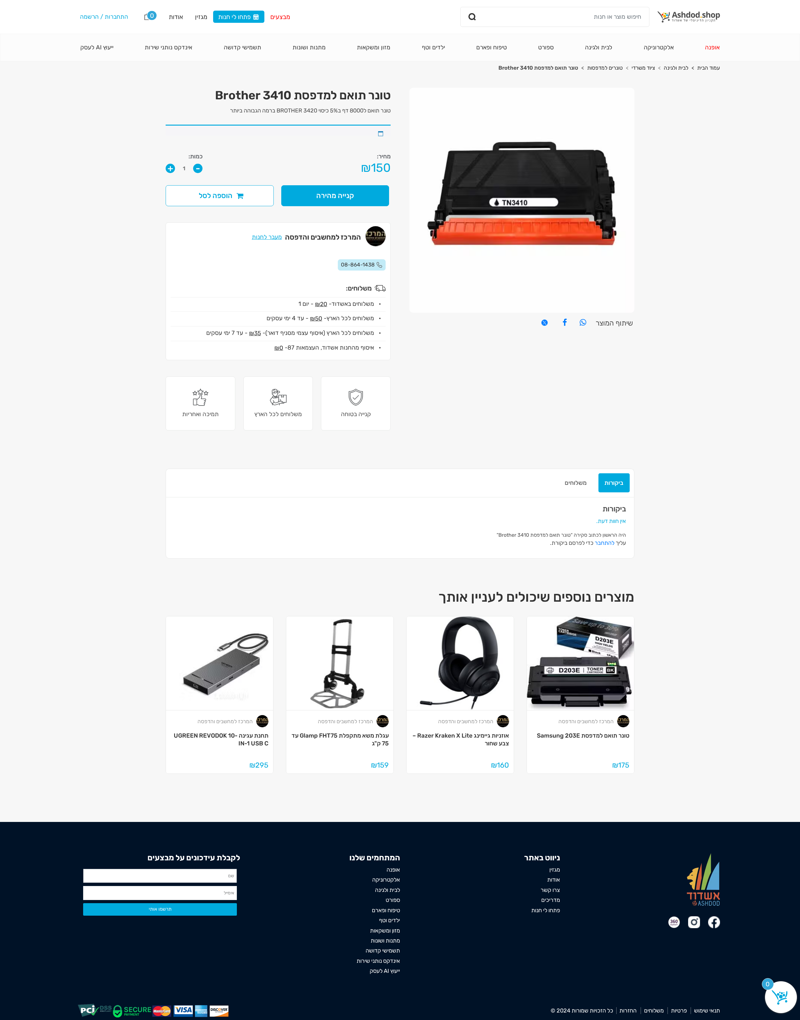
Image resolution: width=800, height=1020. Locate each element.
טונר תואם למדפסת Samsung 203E (583, 735)
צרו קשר (550, 890)
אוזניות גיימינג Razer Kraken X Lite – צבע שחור (460, 739)
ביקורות (613, 482)
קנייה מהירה (335, 195)
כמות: (195, 156)
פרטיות (679, 1010)
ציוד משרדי (643, 68)
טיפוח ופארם (491, 47)
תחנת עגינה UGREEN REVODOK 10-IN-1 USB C (221, 739)
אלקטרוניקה (659, 47)
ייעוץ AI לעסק (96, 47)
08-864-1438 (358, 264)
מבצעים (280, 17)
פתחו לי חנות (234, 17)
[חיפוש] (472, 16)
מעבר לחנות (267, 237)
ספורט (546, 47)
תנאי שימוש (707, 1010)
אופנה (712, 47)
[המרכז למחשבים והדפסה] (623, 721)
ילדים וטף (433, 47)
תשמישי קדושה (242, 47)
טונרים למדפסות (605, 68)
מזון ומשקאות (373, 47)
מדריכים (550, 900)
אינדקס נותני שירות (168, 47)
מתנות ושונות (309, 47)
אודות (176, 17)
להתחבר (604, 543)
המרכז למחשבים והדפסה (586, 721)
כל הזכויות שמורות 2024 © (582, 1010)
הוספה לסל (215, 195)
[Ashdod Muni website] (703, 879)
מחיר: (384, 156)
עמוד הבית (708, 68)
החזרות (628, 1010)
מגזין (201, 17)
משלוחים (576, 482)
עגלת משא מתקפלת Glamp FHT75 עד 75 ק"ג (340, 739)
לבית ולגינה (598, 47)
